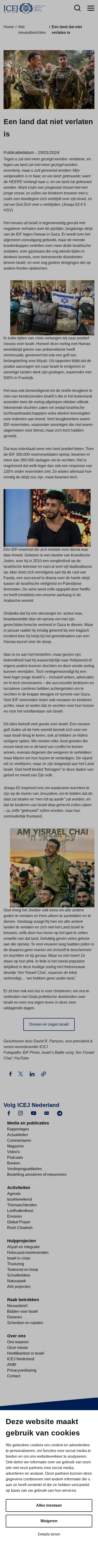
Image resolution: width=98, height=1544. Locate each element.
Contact (13, 1376)
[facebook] (9, 1113)
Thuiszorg (15, 1264)
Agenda (13, 1194)
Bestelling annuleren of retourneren (37, 1174)
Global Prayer (18, 1222)
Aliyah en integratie (23, 1247)
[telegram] (59, 1113)
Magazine (15, 1146)
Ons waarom (18, 1342)
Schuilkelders (18, 1275)
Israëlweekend (19, 1199)
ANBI (11, 1365)
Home (9, 27)
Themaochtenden (22, 1205)
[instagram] (20, 1113)
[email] (46, 1113)
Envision (14, 1216)
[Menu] (90, 8)
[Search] (77, 8)
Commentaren (19, 1140)
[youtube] (33, 1113)
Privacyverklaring (21, 1370)
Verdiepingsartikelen (24, 1169)
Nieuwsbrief (17, 1306)
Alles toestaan (49, 1505)
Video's (13, 1152)
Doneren (14, 1317)
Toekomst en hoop (22, 1270)
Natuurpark (16, 1281)
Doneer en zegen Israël (49, 1024)
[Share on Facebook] (10, 1074)
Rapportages (18, 1129)
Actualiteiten (17, 1135)
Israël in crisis (18, 1258)
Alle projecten (18, 1287)
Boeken (13, 1163)
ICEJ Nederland (20, 1359)
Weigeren (49, 1521)
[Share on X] (21, 1074)
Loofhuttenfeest (20, 1211)
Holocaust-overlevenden (28, 1253)
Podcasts (15, 1157)
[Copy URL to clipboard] (43, 1074)
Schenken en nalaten (25, 1323)
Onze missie (17, 1348)
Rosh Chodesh (20, 1228)
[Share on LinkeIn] (32, 1074)
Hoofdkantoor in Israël (25, 1353)
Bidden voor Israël (22, 1311)
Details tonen (49, 1534)
